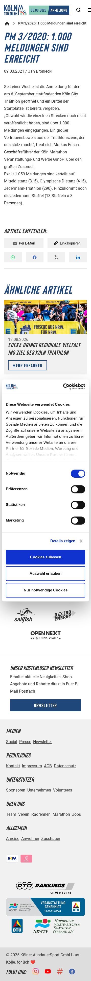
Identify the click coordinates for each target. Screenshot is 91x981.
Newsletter (45, 705)
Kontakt (13, 766)
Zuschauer (50, 838)
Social (11, 741)
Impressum (32, 766)
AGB (48, 766)
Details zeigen (62, 541)
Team (11, 814)
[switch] (78, 489)
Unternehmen (39, 790)
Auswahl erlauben (45, 573)
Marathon (61, 814)
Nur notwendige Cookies (45, 590)
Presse (25, 741)
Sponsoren (15, 790)
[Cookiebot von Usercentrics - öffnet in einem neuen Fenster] (64, 386)
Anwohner (30, 838)
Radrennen (41, 814)
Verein (23, 814)
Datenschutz (65, 766)
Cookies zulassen (45, 557)
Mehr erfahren (27, 365)
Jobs (76, 814)
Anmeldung (49, 10)
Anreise (12, 838)
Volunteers (62, 790)
